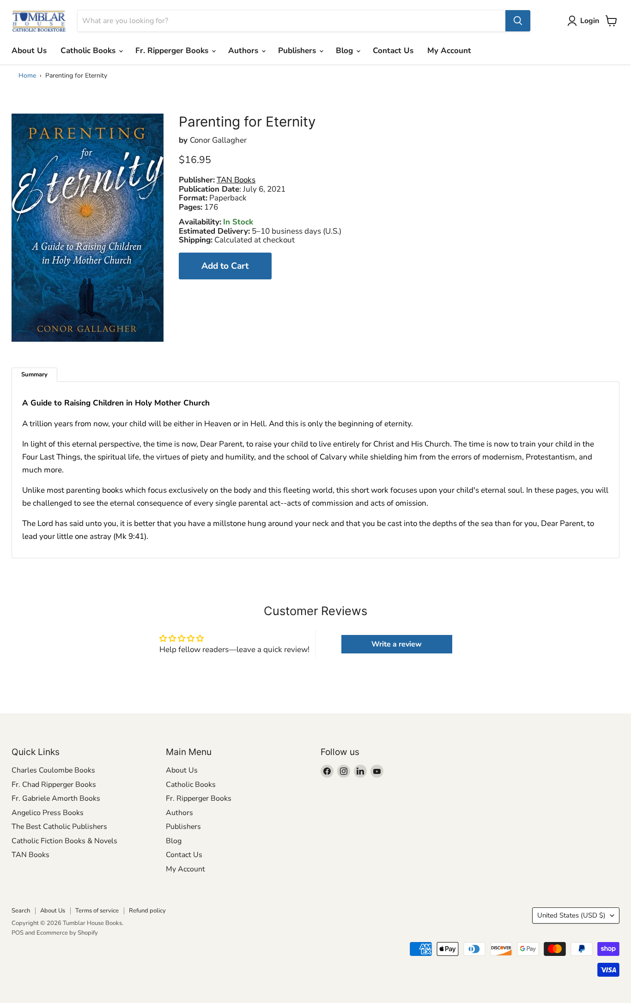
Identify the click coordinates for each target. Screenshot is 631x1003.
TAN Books (30, 855)
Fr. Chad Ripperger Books (54, 784)
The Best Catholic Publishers (59, 827)
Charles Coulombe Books (53, 770)
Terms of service (97, 910)
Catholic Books (89, 50)
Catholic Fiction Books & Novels (64, 841)
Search (21, 910)
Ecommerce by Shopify (67, 933)
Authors (244, 50)
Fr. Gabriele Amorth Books (56, 798)
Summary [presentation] (34, 374)
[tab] (34, 375)
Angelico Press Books (48, 813)
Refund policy (147, 910)
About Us (29, 50)
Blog (345, 50)
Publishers (298, 50)
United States (571, 915)
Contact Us (393, 50)
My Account (449, 50)
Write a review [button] (396, 644)
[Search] (517, 20)
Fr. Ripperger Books (173, 50)
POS (18, 933)
